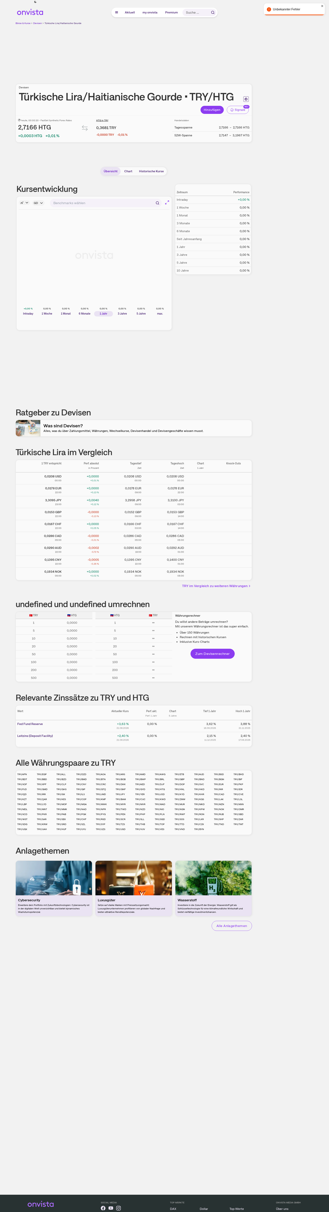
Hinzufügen (212, 110)
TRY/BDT (22, 779)
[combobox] (106, 203)
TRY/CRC (101, 784)
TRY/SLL (139, 819)
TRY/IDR (238, 789)
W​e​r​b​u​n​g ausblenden (167, 52)
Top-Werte (237, 1209)
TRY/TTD (179, 824)
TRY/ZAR (238, 819)
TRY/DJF (159, 784)
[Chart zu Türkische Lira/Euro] (200, 489)
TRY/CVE (238, 794)
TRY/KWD (160, 799)
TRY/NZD (140, 809)
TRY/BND (199, 779)
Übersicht (111, 171)
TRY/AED (140, 784)
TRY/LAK (219, 799)
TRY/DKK (121, 784)
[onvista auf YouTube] (111, 1209)
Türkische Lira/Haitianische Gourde (63, 23)
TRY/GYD (140, 789)
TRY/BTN (101, 779)
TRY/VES (159, 829)
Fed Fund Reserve (30, 724)
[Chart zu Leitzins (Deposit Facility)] (172, 737)
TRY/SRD (61, 824)
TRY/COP (81, 799)
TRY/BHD (239, 774)
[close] (323, 5)
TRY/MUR (180, 804)
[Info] (24, 202)
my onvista (150, 12)
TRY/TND (219, 824)
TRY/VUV (140, 829)
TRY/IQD (22, 794)
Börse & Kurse (23, 23)
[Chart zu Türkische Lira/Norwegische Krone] (200, 573)
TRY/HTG (160, 789)
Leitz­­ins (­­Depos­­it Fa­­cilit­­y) (35, 736)
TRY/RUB (219, 814)
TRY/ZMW (180, 799)
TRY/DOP (180, 784)
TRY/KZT (22, 799)
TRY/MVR (140, 804)
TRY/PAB (61, 814)
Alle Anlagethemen (231, 926)
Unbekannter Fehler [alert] (287, 9)
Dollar (204, 1209)
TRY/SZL (80, 824)
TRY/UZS (100, 829)
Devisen (37, 23)
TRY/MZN (219, 804)
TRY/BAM (121, 799)
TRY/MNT (42, 809)
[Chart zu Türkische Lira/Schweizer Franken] (200, 525)
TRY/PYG (101, 814)
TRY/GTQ (101, 789)
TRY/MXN (239, 804)
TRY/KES (61, 799)
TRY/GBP (180, 779)
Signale (240, 110)
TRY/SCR (120, 819)
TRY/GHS (61, 789)
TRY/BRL (159, 779)
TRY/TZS (120, 824)
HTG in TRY (102, 120)
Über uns (282, 1209)
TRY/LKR (199, 819)
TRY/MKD (199, 804)
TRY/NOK (219, 809)
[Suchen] (213, 12)
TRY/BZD (61, 779)
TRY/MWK (101, 804)
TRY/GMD (42, 789)
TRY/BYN (199, 829)
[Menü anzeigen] (116, 12)
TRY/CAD (219, 794)
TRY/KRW (42, 824)
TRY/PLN (160, 814)
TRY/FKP (238, 784)
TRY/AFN (22, 774)
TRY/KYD (179, 794)
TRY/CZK (199, 824)
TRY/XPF (41, 784)
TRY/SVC (199, 784)
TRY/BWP (140, 779)
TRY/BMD (81, 779)
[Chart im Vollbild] (167, 202)
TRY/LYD (41, 804)
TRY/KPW (199, 809)
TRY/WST (22, 819)
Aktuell (130, 12)
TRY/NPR (101, 809)
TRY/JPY (120, 794)
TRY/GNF (121, 789)
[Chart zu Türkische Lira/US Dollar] (200, 477)
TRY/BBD (42, 779)
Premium (171, 12)
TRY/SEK (61, 819)
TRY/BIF (238, 779)
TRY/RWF (180, 814)
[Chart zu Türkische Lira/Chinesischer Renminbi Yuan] (200, 561)
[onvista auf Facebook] (103, 1209)
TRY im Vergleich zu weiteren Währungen (215, 586)
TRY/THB (140, 824)
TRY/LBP (22, 804)
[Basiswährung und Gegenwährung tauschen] (85, 129)
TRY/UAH (42, 829)
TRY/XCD (22, 814)
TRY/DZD (81, 774)
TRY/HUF (61, 829)
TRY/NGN (180, 809)
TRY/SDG (22, 824)
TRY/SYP (100, 824)
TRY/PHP (140, 814)
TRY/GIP (80, 789)
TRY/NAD (81, 809)
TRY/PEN (120, 814)
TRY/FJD (22, 789)
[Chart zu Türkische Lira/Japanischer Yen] (200, 501)
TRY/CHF (81, 819)
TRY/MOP (61, 804)
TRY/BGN (219, 779)
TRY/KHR (199, 794)
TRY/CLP (61, 784)
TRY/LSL (238, 799)
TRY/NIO (159, 809)
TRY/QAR (42, 799)
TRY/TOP (160, 824)
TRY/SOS (179, 819)
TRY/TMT (238, 824)
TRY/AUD (199, 774)
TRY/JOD (160, 794)
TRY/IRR (41, 794)
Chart (128, 171)
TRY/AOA (101, 774)
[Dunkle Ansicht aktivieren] (35, 1)
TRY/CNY (81, 784)
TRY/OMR (239, 809)
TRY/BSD (219, 774)
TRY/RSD (101, 819)
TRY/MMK (61, 809)
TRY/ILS (80, 794)
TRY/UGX (22, 829)
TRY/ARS (120, 774)
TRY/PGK (81, 814)
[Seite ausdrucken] (246, 99)
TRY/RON (199, 814)
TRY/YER (140, 794)
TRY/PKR (42, 814)
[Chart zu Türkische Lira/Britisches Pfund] (200, 513)
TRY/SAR (41, 819)
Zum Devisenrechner (212, 653)
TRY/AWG (160, 774)
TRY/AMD (140, 774)
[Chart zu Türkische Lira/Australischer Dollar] (200, 549)
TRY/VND (180, 829)
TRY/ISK (60, 794)
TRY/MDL (22, 809)
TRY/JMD (101, 794)
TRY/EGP (42, 774)
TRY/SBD (238, 814)
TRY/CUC (140, 799)
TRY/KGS (199, 799)
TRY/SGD (160, 819)
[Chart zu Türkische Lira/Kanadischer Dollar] (200, 537)
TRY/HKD (199, 789)
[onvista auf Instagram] (118, 1209)
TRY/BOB (121, 779)
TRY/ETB (179, 774)
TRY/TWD (121, 809)
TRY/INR (218, 789)
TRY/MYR (121, 804)
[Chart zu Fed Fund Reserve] (172, 725)
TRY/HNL (180, 789)
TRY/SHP (219, 819)
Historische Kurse (151, 171)
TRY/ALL (61, 774)
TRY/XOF (22, 784)
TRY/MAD (160, 804)
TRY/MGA (81, 804)
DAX (173, 1209)
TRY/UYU (81, 829)
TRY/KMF (101, 799)
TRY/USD (120, 829)
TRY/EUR (219, 784)
